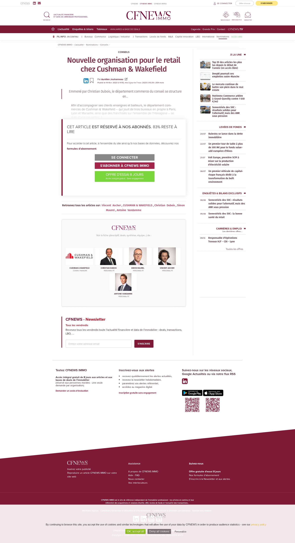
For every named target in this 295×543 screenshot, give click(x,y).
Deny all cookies (159, 531)
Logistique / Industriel (119, 36)
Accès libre (236, 36)
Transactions (141, 36)
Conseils (123, 52)
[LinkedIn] (35, 3)
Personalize (180, 531)
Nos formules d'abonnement (204, 475)
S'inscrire (144, 343)
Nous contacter (136, 479)
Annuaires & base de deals (125, 29)
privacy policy (258, 524)
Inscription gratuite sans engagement (137, 392)
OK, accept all (135, 531)
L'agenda (195, 29)
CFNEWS (134, 3)
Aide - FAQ (133, 475)
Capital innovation (184, 36)
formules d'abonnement (81, 149)
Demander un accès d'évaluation (72, 390)
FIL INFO (67, 36)
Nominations (223, 36)
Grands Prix (208, 29)
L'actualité (63, 29)
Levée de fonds (158, 36)
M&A (170, 36)
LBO (198, 36)
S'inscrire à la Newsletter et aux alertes (209, 479)
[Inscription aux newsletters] (39, 3)
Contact (221, 29)
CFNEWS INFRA (160, 3)
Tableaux (102, 29)
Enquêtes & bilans (82, 29)
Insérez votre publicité (79, 469)
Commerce (100, 36)
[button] (46, 15)
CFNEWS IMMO (146, 3)
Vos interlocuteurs (138, 482)
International (208, 36)
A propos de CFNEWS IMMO (143, 471)
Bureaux (89, 36)
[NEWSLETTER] (248, 14)
